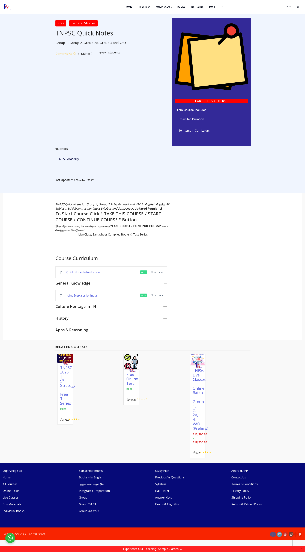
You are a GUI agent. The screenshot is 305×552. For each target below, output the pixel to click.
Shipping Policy (241, 497)
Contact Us (238, 477)
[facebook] (273, 534)
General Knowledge (72, 283)
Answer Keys (163, 497)
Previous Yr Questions (170, 477)
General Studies (83, 23)
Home (7, 477)
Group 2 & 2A (87, 504)
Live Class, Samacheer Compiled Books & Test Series (113, 234)
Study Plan (162, 471)
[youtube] (285, 534)
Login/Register (12, 471)
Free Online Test (132, 379)
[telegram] (295, 534)
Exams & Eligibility (167, 504)
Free (61, 23)
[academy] (211, 56)
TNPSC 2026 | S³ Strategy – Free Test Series (67, 385)
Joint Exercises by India (82, 295)
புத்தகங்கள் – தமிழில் (91, 484)
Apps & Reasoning (71, 329)
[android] (299, 534)
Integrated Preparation (94, 491)
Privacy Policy (240, 491)
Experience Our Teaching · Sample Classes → (152, 549)
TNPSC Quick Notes (84, 33)
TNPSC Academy (68, 159)
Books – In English (91, 477)
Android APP (239, 471)
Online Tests (11, 491)
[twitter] (279, 534)
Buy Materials (12, 504)
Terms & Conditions (244, 484)
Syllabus (160, 484)
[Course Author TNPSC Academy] (67, 362)
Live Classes (11, 497)
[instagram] (291, 534)
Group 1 (84, 497)
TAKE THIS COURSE (212, 101)
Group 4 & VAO (89, 511)
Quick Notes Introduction (83, 272)
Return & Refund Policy (246, 504)
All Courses (10, 484)
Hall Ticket (162, 491)
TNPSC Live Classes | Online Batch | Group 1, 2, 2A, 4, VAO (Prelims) (200, 399)
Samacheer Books (91, 471)
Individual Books (14, 511)
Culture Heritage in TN (75, 306)
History (61, 318)
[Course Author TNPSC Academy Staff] (134, 368)
